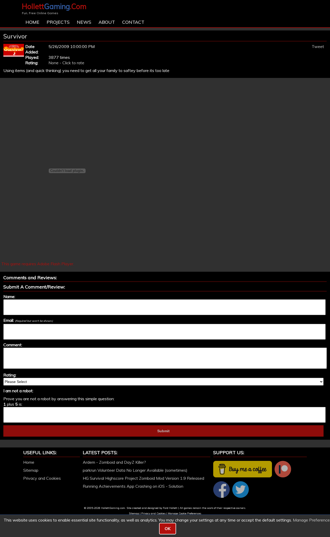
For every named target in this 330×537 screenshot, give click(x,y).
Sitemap (30, 470)
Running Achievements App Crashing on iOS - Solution (133, 486)
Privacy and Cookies (42, 478)
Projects (58, 22)
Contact (133, 22)
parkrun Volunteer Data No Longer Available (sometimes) (135, 470)
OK (167, 528)
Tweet (318, 46)
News (84, 22)
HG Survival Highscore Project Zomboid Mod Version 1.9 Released (143, 478)
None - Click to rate (66, 62)
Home (32, 22)
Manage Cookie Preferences (184, 513)
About (106, 22)
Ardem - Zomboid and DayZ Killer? (114, 462)
